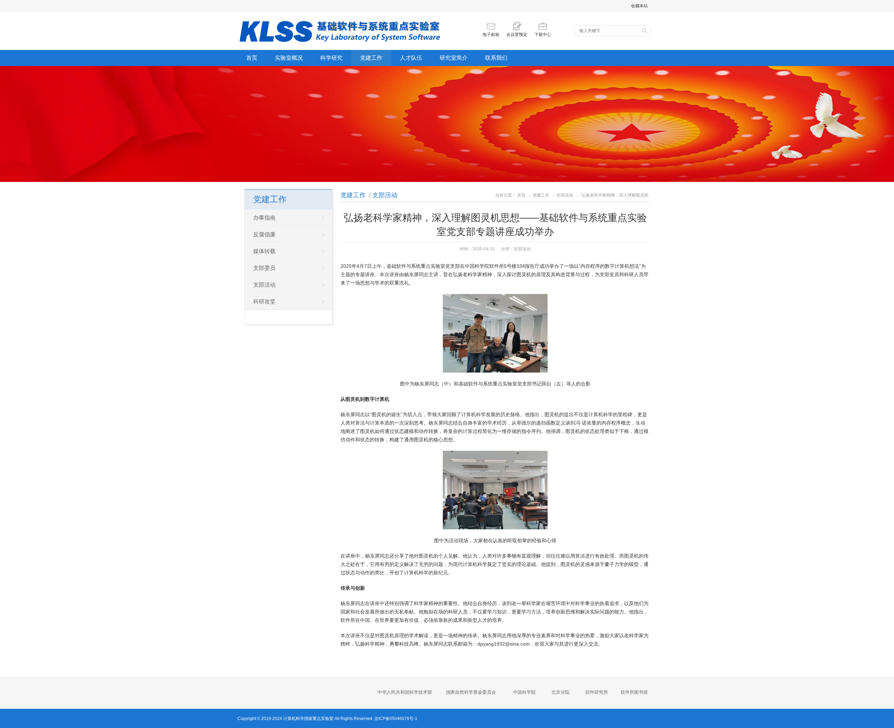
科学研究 (331, 58)
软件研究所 (596, 692)
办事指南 (264, 218)
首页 (251, 58)
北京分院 (560, 692)
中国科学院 (524, 692)
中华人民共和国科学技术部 (405, 692)
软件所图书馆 (635, 692)
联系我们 (496, 58)
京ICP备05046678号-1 (395, 718)
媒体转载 (264, 251)
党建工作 (371, 58)
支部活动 (384, 195)
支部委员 (264, 268)
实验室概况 (289, 58)
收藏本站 (639, 5)
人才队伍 (411, 58)
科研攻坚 (264, 301)
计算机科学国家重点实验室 (308, 718)
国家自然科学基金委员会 (471, 692)
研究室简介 (454, 58)
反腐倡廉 (264, 234)
